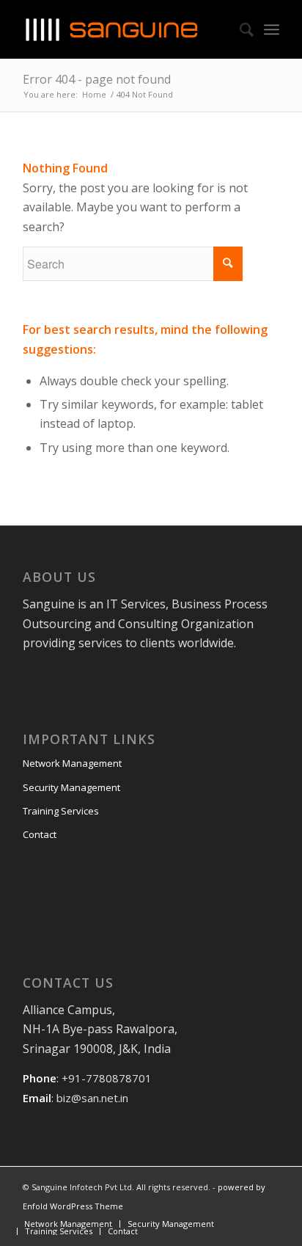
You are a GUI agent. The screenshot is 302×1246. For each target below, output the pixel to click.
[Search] (239, 29)
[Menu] (271, 29)
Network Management (72, 763)
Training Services (61, 810)
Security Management (71, 787)
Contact (39, 834)
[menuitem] (68, 1223)
